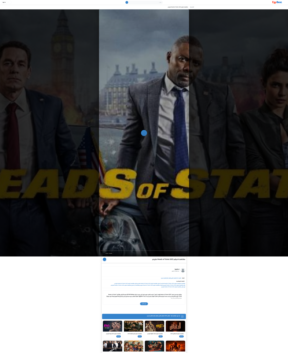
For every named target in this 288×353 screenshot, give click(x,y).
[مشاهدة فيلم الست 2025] (154, 346)
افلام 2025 (178, 278)
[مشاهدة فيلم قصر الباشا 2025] (133, 326)
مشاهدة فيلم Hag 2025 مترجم (113, 334)
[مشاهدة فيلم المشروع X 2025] (175, 346)
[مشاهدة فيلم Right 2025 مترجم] (154, 326)
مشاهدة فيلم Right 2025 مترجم (155, 334)
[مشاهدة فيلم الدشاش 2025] (175, 326)
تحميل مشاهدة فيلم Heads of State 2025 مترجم (149, 283)
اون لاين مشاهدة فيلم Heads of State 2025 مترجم (173, 287)
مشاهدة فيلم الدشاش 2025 (177, 334)
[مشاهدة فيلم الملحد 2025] (112, 346)
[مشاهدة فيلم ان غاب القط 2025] (133, 346)
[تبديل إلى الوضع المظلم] (9, 2)
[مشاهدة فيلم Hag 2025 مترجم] (112, 326)
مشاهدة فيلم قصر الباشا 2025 (135, 334)
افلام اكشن (173, 278)
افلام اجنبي (163, 278)
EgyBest (177, 269)
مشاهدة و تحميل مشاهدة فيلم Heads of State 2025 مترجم (125, 285)
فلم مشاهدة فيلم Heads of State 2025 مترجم (174, 285)
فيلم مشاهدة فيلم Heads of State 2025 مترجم (126, 283)
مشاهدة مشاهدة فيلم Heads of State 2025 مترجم (173, 283)
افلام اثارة (168, 278)
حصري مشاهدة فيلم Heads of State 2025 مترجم (151, 285)
